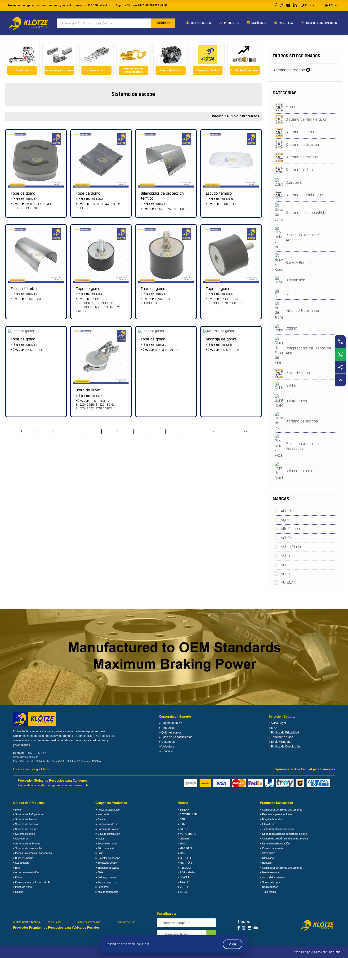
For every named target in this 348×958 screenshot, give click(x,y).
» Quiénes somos (170, 732)
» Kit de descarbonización (275, 843)
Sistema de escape (289, 70)
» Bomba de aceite (106, 862)
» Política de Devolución (284, 746)
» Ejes (16, 867)
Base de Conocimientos (321, 23)
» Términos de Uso (281, 737)
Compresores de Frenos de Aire (308, 350)
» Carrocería (20, 838)
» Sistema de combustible (27, 848)
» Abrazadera (267, 853)
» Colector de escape (107, 858)
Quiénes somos (201, 23)
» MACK (182, 843)
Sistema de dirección (303, 144)
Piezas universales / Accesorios (302, 237)
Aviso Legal (54, 922)
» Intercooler (102, 814)
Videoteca (286, 23)
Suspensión (295, 280)
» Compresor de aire (107, 824)
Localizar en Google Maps (31, 769)
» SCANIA (183, 877)
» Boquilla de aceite (271, 819)
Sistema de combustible (306, 212)
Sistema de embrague (304, 195)
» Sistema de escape (25, 829)
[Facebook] (276, 5)
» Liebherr (183, 838)
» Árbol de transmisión (26, 872)
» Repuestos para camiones (276, 814)
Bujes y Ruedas (299, 262)
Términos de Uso (125, 922)
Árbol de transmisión (303, 310)
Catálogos (258, 23)
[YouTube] (288, 5)
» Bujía (99, 853)
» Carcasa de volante (107, 829)
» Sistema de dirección (26, 824)
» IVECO (183, 829)
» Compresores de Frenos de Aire (32, 882)
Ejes (289, 293)
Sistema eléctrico (300, 169)
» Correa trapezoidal (271, 848)
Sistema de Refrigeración (306, 119)
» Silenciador (267, 858)
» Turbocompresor (106, 882)
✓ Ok (232, 944)
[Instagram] (281, 5)
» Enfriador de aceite (107, 867)
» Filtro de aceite (104, 848)
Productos (231, 23)
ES (331, 5)
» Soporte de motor (106, 843)
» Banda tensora (269, 872)
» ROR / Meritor (187, 872)
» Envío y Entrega (280, 741)
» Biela (99, 872)
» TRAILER (184, 882)
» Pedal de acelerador (107, 809)
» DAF (181, 819)
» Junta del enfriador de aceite (277, 829)
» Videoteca (166, 746)
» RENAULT (185, 867)
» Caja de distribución (107, 833)
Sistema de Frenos (301, 132)
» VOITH (183, 886)
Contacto (310, 5)
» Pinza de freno (22, 886)
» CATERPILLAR (187, 814)
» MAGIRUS (185, 848)
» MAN (181, 853)
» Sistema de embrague (26, 843)
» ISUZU (182, 824)
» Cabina (18, 877)
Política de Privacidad (88, 922)
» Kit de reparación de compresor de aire (283, 833)
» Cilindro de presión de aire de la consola (284, 838)
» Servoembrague (270, 882)
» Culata (100, 819)
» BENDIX (183, 809)
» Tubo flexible (268, 891)
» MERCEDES (186, 858)
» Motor (17, 809)
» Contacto (166, 751)
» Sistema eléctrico (24, 833)
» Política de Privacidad (284, 732)
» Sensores (102, 886)
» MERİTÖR (185, 862)
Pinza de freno (298, 373)
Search (163, 23)
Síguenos (243, 921)
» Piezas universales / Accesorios (32, 853)
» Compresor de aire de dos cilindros (281, 809)
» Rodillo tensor (269, 886)
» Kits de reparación (106, 891)
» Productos (166, 727)
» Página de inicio (170, 723)
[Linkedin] (249, 928)
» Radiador (266, 862)
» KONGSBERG (187, 833)
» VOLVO (183, 891)
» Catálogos (167, 741)
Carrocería (294, 182)
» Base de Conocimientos (175, 737)
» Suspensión (21, 862)
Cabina (291, 328)
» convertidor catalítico (273, 877)
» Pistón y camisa (105, 877)
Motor (290, 107)
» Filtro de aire (268, 824)
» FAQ (273, 727)
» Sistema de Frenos (25, 819)
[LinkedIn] (295, 5)
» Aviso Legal (277, 723)
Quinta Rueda (297, 401)
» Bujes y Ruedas (23, 858)
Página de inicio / (227, 116)
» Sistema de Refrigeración (28, 814)
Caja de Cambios (300, 471)
